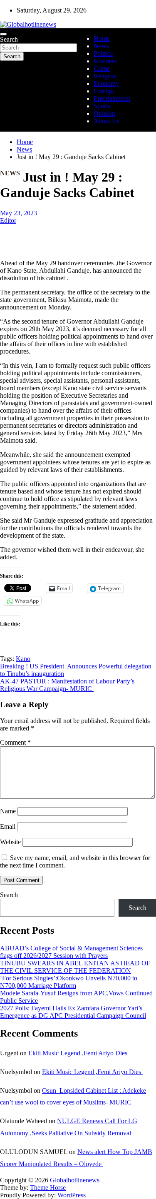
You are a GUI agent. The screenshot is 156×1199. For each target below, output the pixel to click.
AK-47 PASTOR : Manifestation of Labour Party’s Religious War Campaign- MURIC (67, 685)
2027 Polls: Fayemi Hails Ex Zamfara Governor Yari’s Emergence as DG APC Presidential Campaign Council (73, 1012)
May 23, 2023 (18, 213)
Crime (102, 68)
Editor (8, 220)
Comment (15, 742)
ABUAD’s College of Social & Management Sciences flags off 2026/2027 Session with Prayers (71, 952)
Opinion (104, 113)
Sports (102, 106)
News (101, 46)
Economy (106, 83)
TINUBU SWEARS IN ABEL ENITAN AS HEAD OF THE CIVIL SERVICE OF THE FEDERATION (75, 967)
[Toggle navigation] (3, 34)
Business (105, 61)
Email (7, 826)
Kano (23, 658)
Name (8, 811)
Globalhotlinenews (74, 1180)
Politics (103, 53)
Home (102, 38)
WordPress (71, 1195)
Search (9, 39)
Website (10, 841)
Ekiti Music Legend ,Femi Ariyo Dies (78, 1053)
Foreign (104, 91)
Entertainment (112, 98)
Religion (105, 76)
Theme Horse (48, 1187)
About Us (106, 121)
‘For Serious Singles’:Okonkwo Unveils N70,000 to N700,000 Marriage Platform (68, 982)
